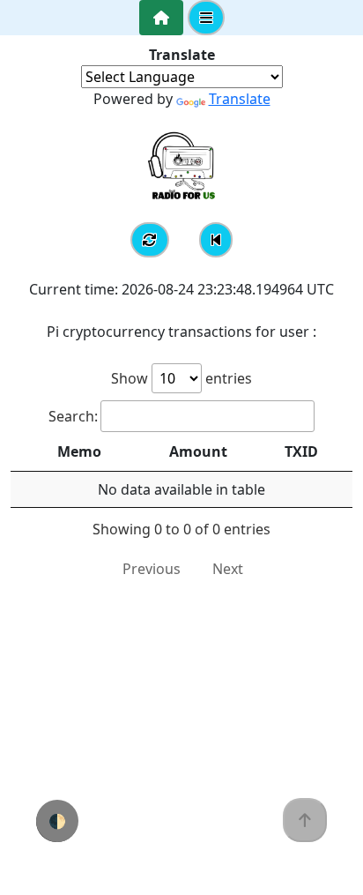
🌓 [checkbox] (57, 821)
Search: (73, 416)
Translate (239, 98)
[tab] (161, 17)
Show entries (181, 378)
